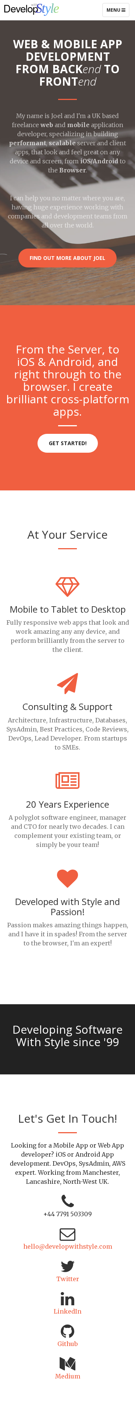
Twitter (67, 1279)
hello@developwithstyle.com (67, 1246)
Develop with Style (41, 9)
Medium (67, 1376)
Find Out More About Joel (67, 257)
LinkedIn (67, 1311)
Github (67, 1344)
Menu (117, 11)
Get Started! (68, 443)
